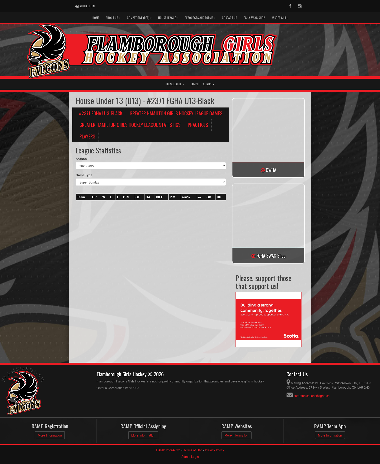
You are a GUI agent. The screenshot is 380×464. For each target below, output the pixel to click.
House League (167, 17)
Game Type (84, 175)
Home (95, 17)
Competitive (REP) (201, 84)
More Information (50, 435)
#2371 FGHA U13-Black (100, 113)
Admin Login (190, 456)
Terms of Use (192, 450)
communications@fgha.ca (312, 395)
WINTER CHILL (280, 17)
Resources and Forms (199, 17)
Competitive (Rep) (138, 17)
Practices (198, 124)
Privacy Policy (214, 450)
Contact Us (229, 17)
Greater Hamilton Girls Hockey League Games (176, 113)
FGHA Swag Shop (254, 17)
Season (81, 158)
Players (87, 136)
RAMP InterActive (168, 450)
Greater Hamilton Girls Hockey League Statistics (130, 124)
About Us (112, 17)
